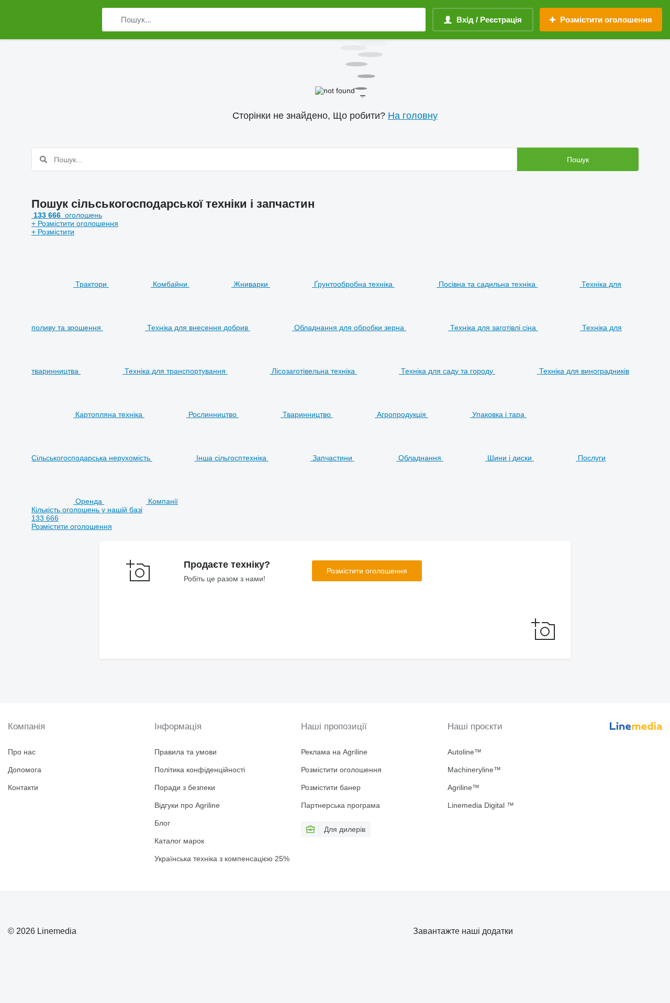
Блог (162, 823)
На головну (413, 115)
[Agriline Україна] (50, 20)
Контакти (23, 787)
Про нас (22, 752)
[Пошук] (112, 19)
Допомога (24, 769)
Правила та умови (185, 752)
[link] (335, 518)
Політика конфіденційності (199, 769)
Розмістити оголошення (367, 571)
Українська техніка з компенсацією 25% (221, 858)
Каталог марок (179, 841)
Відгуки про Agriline (187, 805)
